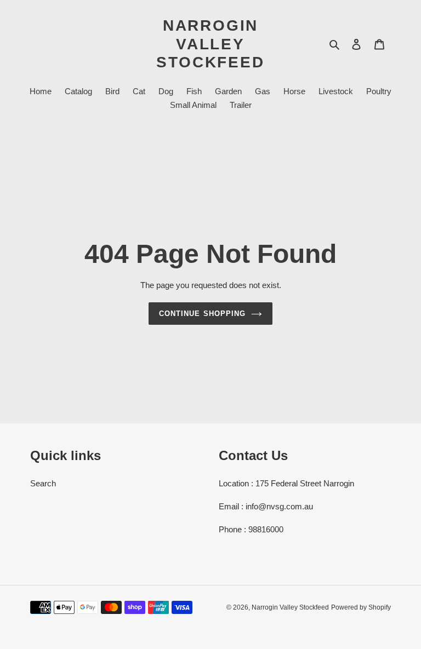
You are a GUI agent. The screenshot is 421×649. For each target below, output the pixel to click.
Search (43, 483)
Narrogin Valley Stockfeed (210, 44)
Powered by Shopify (361, 607)
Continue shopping (202, 313)
